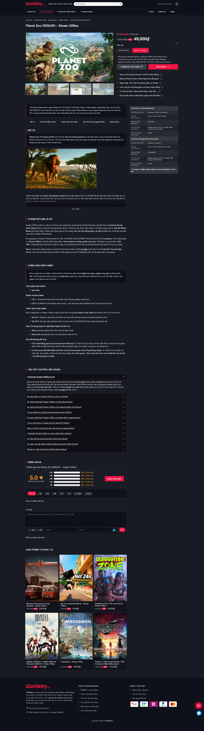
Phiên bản (120, 45)
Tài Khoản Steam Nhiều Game (80, 20)
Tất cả (31, 493)
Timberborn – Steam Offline (72, 662)
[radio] (124, 50)
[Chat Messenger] (199, 713)
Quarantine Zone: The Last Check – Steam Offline (109, 605)
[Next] (108, 57)
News (172, 12)
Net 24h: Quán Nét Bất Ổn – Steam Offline (75, 605)
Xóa (177, 43)
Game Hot (162, 12)
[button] (176, 4)
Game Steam (52, 20)
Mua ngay (162, 67)
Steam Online (86, 12)
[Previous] (30, 57)
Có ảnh (88, 493)
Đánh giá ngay (114, 479)
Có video (77, 493)
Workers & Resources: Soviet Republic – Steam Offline (38, 605)
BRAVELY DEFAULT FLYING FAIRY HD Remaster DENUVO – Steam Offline (41, 663)
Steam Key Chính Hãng (66, 12)
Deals (151, 12)
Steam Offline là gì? (48, 122)
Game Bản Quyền (40, 20)
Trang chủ (31, 12)
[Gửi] (121, 4)
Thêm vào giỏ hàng (130, 67)
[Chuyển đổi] (123, 376)
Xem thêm (75, 209)
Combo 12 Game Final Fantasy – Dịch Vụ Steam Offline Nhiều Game (110, 663)
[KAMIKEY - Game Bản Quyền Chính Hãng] (35, 4)
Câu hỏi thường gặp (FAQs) (94, 122)
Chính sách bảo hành (69, 122)
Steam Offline (46, 12)
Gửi (122, 530)
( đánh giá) (134, 34)
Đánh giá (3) (114, 122)
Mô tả (32, 122)
